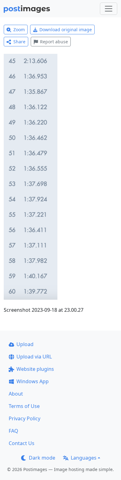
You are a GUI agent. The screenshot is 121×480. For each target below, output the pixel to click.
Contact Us (21, 443)
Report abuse (54, 42)
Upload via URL (34, 356)
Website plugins (35, 369)
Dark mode (42, 457)
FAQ (13, 430)
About (16, 393)
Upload (25, 344)
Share (19, 42)
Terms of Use (24, 406)
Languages (83, 457)
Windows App (32, 381)
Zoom (19, 29)
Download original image (65, 29)
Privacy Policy (24, 418)
